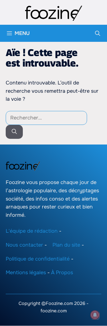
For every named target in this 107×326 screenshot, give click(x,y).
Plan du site (66, 245)
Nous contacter (24, 245)
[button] (97, 33)
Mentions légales (26, 273)
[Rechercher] (14, 132)
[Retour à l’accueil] (53, 13)
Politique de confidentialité (38, 259)
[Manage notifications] (95, 314)
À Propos (62, 273)
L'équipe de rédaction (32, 231)
